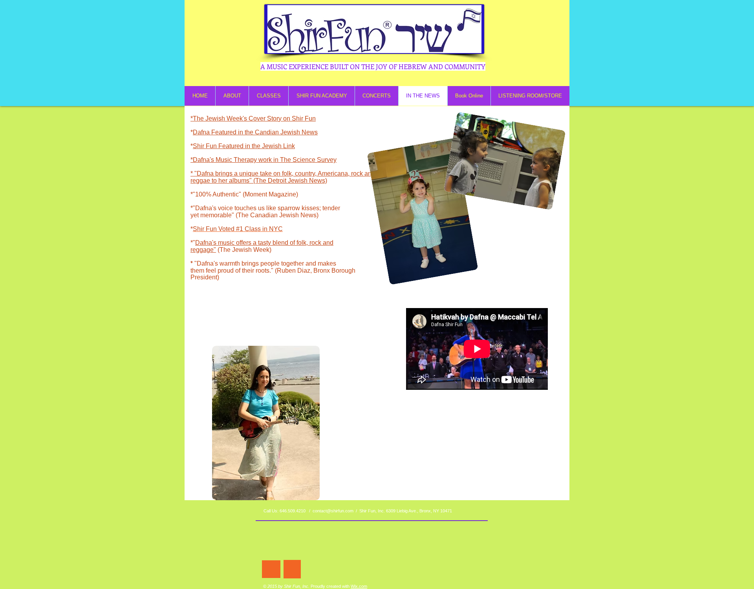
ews (312, 132)
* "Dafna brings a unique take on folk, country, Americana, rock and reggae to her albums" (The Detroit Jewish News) (282, 177)
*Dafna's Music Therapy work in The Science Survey (263, 159)
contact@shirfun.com (333, 510)
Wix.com (359, 586)
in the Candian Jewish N (271, 132)
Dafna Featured (214, 132)
